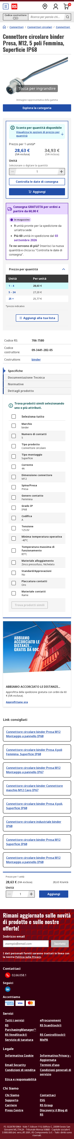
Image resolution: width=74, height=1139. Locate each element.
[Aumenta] (61, 171)
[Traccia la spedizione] (45, 6)
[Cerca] (67, 17)
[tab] (37, 371)
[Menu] (6, 6)
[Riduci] (13, 171)
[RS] (14, 6)
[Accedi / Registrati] (55, 6)
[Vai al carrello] (66, 6)
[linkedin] (7, 989)
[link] (40, 134)
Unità (13, 161)
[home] (4, 27)
